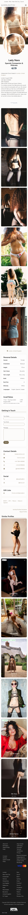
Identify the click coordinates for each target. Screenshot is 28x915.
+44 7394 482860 (20, 461)
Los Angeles (6, 883)
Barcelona (5, 892)
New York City (16, 1)
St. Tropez (5, 896)
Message (5, 427)
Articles (5, 858)
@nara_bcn (22, 482)
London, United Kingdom (14, 351)
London (6, 1)
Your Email (6, 422)
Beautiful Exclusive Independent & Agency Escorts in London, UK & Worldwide (22, 859)
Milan (4, 887)
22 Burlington (8, 5)
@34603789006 (20, 468)
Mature (14, 501)
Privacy (19, 853)
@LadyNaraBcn (20, 479)
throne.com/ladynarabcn (18, 493)
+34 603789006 (20, 465)
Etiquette (19, 847)
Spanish (5, 502)
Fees (4, 849)
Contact (5, 856)
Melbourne (5, 885)
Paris (10, 1)
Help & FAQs (6, 847)
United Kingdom (7, 894)
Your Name (6, 416)
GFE (9, 501)
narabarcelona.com (20, 454)
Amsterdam (6, 876)
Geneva (5, 879)
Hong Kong (6, 881)
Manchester (6, 889)
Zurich (22, 1)
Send (6, 442)
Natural (20, 501)
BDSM (5, 501)
